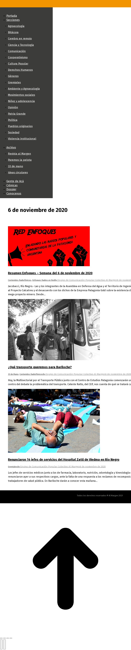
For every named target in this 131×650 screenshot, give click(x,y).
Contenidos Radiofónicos (19, 280)
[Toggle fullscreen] (7, 638)
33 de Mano (13, 374)
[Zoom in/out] (11, 638)
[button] (26, 10)
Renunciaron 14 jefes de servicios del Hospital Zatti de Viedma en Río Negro (63, 459)
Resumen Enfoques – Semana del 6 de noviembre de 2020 (50, 273)
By (86, 280)
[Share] (4, 638)
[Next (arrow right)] (4, 644)
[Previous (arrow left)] (1, 644)
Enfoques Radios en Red (43, 280)
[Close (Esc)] (1, 638)
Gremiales (12, 466)
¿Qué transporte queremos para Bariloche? (40, 367)
